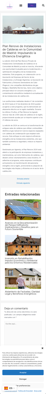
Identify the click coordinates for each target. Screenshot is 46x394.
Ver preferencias (23, 385)
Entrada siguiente (23, 183)
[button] (42, 348)
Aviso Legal (37, 391)
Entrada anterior (23, 179)
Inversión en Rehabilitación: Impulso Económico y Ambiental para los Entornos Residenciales (21, 260)
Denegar (23, 379)
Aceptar (23, 372)
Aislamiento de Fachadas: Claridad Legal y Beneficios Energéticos (22, 292)
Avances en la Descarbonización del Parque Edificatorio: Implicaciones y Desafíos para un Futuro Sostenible (21, 226)
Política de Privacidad (25, 391)
